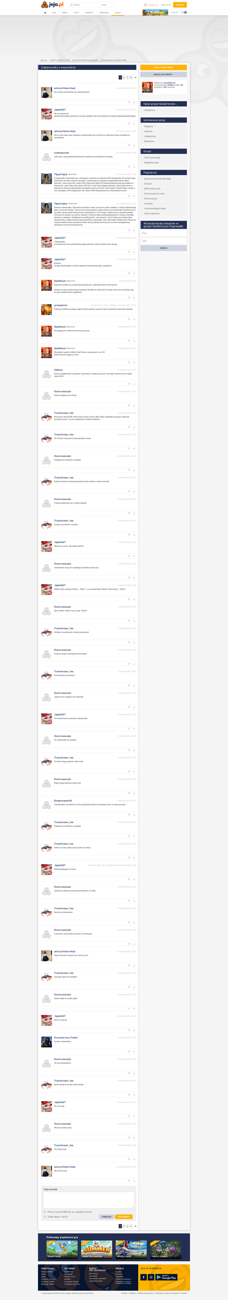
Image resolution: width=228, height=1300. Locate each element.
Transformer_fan (64, 412)
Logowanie (93, 1276)
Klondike (67, 1279)
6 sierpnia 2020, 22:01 (126, 499)
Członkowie (149, 110)
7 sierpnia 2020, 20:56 (126, 736)
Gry (54, 13)
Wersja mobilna (47, 1272)
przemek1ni (60, 305)
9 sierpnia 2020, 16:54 (126, 1038)
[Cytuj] (129, 102)
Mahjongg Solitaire (48, 1284)
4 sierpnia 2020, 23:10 (126, 348)
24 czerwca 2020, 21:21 (126, 110)
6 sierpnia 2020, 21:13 (126, 391)
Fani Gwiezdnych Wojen (155, 208)
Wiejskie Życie (69, 1277)
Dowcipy (89, 13)
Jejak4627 (60, 109)
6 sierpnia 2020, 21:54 (126, 434)
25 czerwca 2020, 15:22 (126, 238)
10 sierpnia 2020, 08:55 (126, 1167)
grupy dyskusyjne (60, 60)
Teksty (43, 1274)
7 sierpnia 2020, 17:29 (126, 585)
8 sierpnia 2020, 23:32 (126, 973)
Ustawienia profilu (95, 1281)
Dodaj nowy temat (163, 67)
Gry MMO (69, 1268)
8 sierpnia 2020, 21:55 (126, 779)
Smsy (43, 1277)
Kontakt (118, 1272)
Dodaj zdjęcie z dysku (58, 1217)
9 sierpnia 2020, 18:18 (126, 1081)
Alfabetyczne (150, 136)
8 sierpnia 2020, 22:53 (126, 951)
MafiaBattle (68, 1274)
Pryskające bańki (47, 1281)
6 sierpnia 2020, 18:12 (126, 370)
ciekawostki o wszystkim (113, 60)
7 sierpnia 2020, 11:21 (127, 542)
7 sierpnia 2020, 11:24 (127, 564)
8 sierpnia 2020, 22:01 (126, 801)
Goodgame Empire (71, 1281)
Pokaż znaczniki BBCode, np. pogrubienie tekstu (70, 1212)
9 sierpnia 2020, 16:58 (126, 1059)
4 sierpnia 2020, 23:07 (126, 327)
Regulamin (119, 1277)
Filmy (76, 13)
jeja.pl (43, 60)
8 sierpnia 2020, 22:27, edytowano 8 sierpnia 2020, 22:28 (112, 865)
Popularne (148, 126)
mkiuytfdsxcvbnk (65, 88)
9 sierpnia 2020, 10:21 (126, 994)
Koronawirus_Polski (66, 1037)
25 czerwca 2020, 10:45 (126, 174)
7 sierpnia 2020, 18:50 (126, 671)
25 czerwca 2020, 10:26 (126, 153)
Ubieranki (104, 13)
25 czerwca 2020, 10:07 (126, 131)
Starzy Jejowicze (151, 213)
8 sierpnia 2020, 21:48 (126, 758)
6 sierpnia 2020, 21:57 (126, 478)
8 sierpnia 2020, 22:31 (126, 887)
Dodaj (180, 5)
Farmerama (68, 1272)
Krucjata (148, 183)
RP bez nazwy (150, 198)
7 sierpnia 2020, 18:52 (126, 693)
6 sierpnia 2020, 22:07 (126, 521)
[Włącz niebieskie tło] (185, 12)
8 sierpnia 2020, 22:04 (126, 844)
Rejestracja (93, 1273)
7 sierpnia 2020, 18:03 (126, 628)
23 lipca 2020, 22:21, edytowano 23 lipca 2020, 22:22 (113, 305)
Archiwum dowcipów (48, 1279)
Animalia (148, 203)
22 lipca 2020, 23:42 (127, 281)
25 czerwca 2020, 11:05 (126, 204)
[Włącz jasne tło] (181, 12)
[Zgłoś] (134, 102)
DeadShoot (60, 280)
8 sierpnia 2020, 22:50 (126, 930)
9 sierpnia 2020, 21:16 (126, 1124)
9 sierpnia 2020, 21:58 (126, 1145)
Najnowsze (149, 141)
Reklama (119, 1274)
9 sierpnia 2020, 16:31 (126, 1016)
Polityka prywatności (123, 1279)
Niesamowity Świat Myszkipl (157, 178)
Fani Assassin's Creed (154, 193)
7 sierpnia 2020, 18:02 (126, 607)
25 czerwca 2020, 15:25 (126, 259)
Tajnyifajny (60, 174)
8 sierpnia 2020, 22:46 (126, 908)
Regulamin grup (151, 162)
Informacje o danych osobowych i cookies (123, 1282)
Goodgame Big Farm (72, 1284)
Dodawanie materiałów (97, 1278)
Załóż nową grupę (152, 157)
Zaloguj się (153, 5)
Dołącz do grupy (164, 74)
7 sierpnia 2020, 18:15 (126, 650)
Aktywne (148, 131)
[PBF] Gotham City (152, 188)
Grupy (118, 13)
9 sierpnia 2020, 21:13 (126, 1102)
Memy (65, 13)
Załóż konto (166, 5)
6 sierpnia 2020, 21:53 (126, 413)
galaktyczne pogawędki (85, 60)
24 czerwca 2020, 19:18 (126, 88)
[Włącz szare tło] (183, 12)
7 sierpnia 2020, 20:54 (126, 714)
